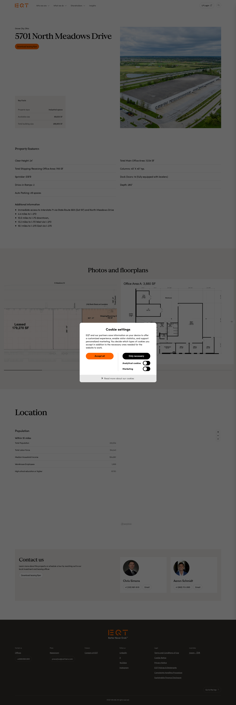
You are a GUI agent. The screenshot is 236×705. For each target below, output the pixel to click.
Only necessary (136, 355)
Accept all (100, 355)
